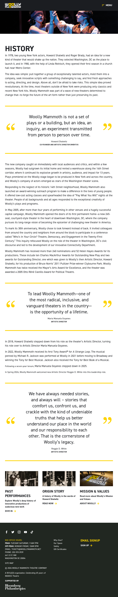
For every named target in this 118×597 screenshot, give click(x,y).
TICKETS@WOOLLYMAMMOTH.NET (26, 549)
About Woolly (88, 503)
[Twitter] (12, 532)
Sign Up (85, 545)
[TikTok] (31, 532)
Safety (56, 546)
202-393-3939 (17, 552)
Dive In (9, 511)
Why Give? (58, 540)
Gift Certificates (60, 549)
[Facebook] (6, 532)
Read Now (47, 503)
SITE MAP (9, 563)
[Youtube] (25, 532)
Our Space (58, 543)
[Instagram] (19, 532)
